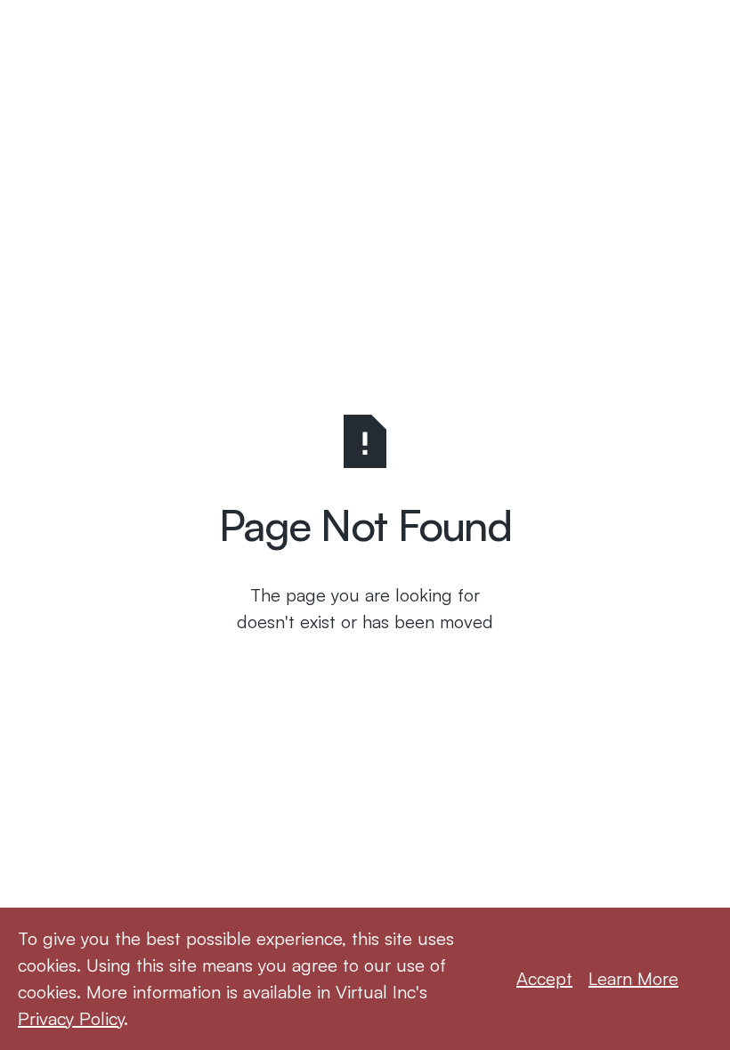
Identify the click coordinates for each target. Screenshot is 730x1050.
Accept (544, 978)
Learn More (633, 978)
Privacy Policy (71, 1018)
